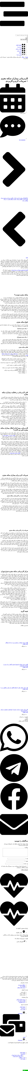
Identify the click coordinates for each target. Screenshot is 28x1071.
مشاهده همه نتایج (24, 39)
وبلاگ (23, 57)
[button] (14, 738)
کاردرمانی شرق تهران (18, 1056)
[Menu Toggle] (27, 41)
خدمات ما (23, 1053)
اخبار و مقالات (22, 1057)
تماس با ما (23, 1058)
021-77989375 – (5, 943)
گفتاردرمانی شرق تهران (15, 453)
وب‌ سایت (26, 863)
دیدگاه (26, 847)
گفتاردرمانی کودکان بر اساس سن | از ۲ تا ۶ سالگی (16, 642)
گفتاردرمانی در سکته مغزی (9, 435)
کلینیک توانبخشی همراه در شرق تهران (19, 270)
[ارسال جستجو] (27, 36)
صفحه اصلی (22, 1052)
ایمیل (26, 861)
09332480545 (23, 943)
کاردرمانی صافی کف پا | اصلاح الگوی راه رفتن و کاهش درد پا (14, 687)
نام (27, 858)
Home (26, 57)
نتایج (26, 38)
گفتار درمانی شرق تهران (17, 1055)
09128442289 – (15, 943)
